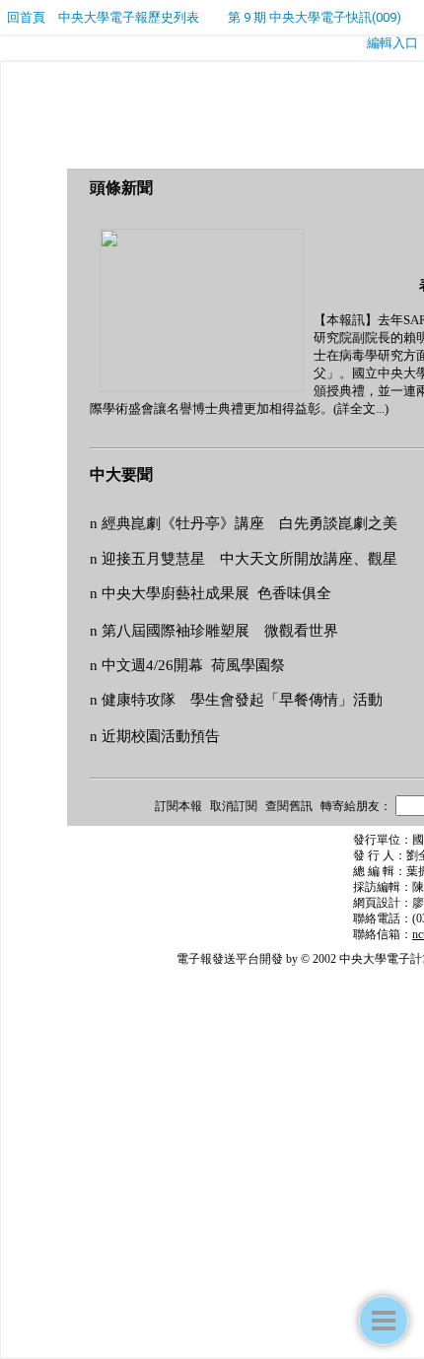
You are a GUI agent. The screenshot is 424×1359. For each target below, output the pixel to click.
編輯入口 (392, 42)
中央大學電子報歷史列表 (128, 17)
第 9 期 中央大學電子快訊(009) (314, 17)
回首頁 (26, 17)
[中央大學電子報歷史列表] (383, 1320)
